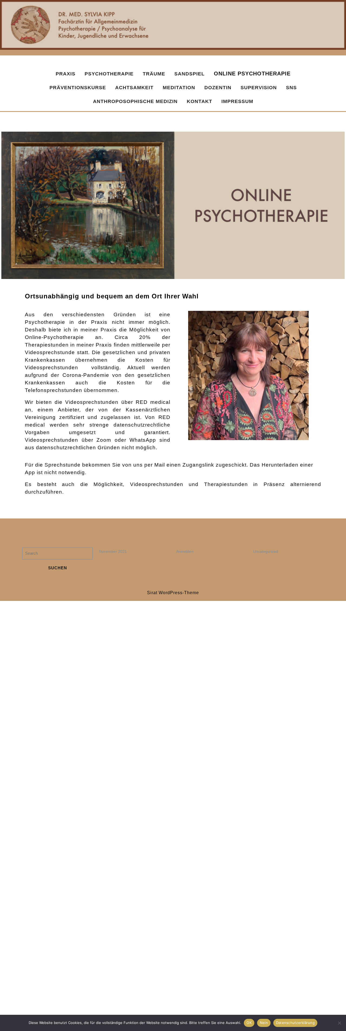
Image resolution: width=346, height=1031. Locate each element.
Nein (264, 1022)
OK (249, 1022)
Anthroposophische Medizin (135, 101)
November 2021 (113, 551)
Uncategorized (265, 551)
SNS (291, 87)
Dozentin (217, 87)
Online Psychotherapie (252, 74)
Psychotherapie (109, 74)
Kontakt (199, 101)
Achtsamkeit (134, 87)
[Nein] (339, 1023)
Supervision (259, 87)
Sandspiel (189, 74)
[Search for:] (57, 554)
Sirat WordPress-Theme (173, 592)
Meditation (179, 87)
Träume (154, 74)
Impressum (237, 101)
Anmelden (185, 551)
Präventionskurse (77, 87)
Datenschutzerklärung (295, 1022)
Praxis (65, 74)
